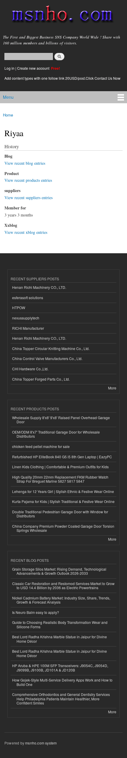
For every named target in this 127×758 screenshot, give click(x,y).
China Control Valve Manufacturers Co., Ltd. (47, 358)
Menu (8, 97)
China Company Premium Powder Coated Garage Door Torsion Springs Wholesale (63, 528)
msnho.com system (41, 742)
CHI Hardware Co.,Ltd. (30, 368)
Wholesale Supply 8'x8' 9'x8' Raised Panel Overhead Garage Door (61, 419)
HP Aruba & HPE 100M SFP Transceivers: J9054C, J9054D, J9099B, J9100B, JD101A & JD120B (60, 667)
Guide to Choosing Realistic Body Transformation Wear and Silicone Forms (60, 624)
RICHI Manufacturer (28, 328)
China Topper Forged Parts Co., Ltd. (41, 379)
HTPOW (18, 307)
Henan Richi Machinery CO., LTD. (39, 287)
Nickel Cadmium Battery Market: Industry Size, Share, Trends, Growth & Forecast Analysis (61, 599)
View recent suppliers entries (28, 197)
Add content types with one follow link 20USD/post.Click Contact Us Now (62, 78)
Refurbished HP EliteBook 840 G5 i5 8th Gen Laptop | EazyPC (62, 456)
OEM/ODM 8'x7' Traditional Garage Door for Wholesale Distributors (56, 434)
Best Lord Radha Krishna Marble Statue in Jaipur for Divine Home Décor (59, 638)
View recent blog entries (24, 163)
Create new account (33, 68)
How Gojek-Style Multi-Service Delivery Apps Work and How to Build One (62, 682)
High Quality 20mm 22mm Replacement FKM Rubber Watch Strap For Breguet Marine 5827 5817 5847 (60, 479)
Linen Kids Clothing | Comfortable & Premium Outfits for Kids (60, 466)
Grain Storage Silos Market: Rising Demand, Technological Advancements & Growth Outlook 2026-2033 (59, 571)
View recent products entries (28, 180)
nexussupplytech (25, 317)
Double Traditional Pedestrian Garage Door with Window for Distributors (60, 513)
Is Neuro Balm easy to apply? (35, 612)
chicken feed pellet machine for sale (41, 446)
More (112, 387)
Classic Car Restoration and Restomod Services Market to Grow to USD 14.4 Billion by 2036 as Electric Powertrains (63, 585)
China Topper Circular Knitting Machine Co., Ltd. (50, 348)
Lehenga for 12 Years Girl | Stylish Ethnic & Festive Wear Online (63, 491)
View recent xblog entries (25, 232)
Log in (9, 68)
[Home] (60, 15)
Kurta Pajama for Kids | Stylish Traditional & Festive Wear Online (63, 501)
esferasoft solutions (27, 297)
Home (8, 115)
